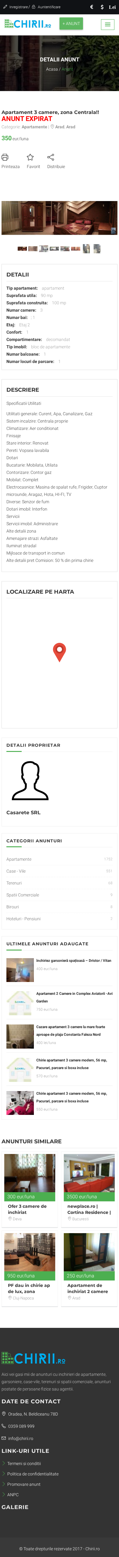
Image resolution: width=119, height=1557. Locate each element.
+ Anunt (71, 23)
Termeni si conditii (24, 1463)
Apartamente (18, 859)
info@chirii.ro (20, 1438)
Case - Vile (16, 871)
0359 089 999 (20, 1426)
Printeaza (11, 166)
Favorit (33, 166)
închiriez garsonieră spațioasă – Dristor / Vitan (73, 960)
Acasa (52, 69)
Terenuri (14, 883)
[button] (107, 24)
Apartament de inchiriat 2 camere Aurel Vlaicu (87, 1291)
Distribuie (56, 166)
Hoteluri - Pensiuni (23, 918)
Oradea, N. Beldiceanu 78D (32, 1414)
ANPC (13, 1494)
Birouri (12, 906)
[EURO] (91, 7)
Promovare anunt (24, 1484)
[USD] (102, 7)
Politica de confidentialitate (33, 1473)
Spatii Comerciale (22, 894)
